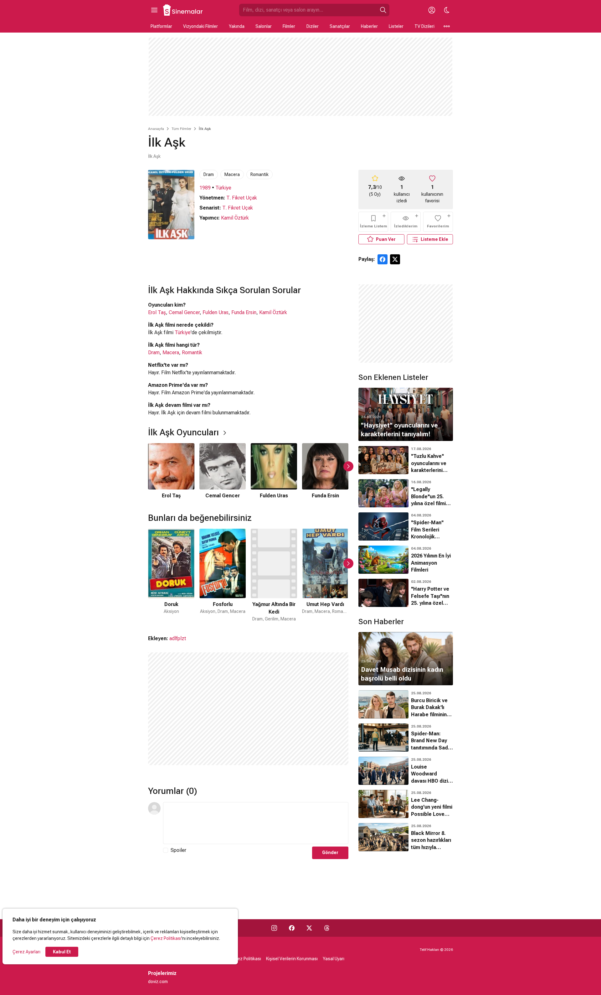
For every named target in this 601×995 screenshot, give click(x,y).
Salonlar (263, 26)
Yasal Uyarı (333, 958)
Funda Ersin (243, 312)
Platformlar (161, 26)
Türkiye (223, 188)
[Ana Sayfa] (183, 10)
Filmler (289, 26)
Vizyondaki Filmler (200, 26)
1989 (205, 188)
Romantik (259, 174)
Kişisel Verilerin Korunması (292, 958)
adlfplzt (177, 638)
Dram (208, 174)
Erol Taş (157, 312)
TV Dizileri (424, 26)
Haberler (369, 26)
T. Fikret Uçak (241, 198)
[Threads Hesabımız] (327, 928)
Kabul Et (62, 951)
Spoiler (178, 850)
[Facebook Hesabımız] (291, 928)
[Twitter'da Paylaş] (395, 259)
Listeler (396, 26)
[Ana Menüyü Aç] (154, 10)
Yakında (236, 26)
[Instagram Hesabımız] (274, 928)
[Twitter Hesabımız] (309, 928)
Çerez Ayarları (26, 951)
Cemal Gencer (184, 312)
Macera (232, 174)
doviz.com (158, 981)
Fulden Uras (216, 312)
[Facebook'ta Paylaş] (383, 259)
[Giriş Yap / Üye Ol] (431, 10)
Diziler (312, 26)
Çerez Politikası (166, 938)
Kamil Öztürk (235, 218)
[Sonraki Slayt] (348, 466)
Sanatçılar (340, 26)
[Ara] (383, 10)
